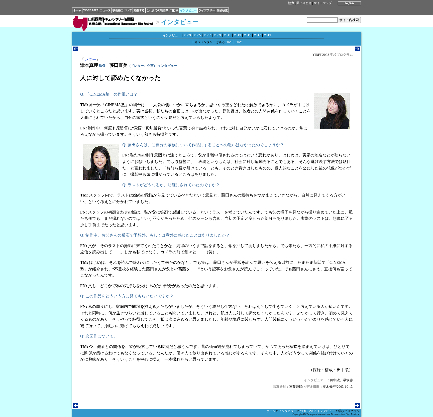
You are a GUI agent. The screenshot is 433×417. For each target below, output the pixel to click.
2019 (267, 35)
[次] (357, 50)
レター (90, 59)
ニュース (105, 10)
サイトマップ (323, 3)
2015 (247, 35)
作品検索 (222, 10)
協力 (291, 3)
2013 (237, 35)
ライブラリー (206, 10)
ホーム (77, 10)
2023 (229, 42)
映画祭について (122, 10)
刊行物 (174, 10)
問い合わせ (303, 3)
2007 (207, 35)
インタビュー (188, 10)
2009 (217, 35)
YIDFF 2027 (90, 10)
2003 (187, 35)
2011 (227, 35)
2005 (197, 35)
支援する (139, 10)
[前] (75, 50)
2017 (257, 35)
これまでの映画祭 (157, 10)
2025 (239, 42)
